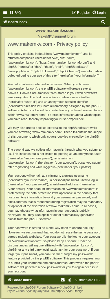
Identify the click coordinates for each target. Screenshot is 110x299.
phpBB (29, 287)
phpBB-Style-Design (69, 290)
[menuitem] (15, 13)
